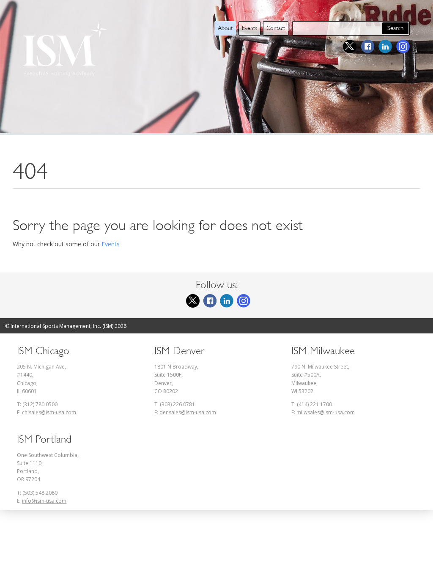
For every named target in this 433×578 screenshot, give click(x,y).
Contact (275, 28)
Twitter (349, 46)
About (225, 28)
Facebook (367, 46)
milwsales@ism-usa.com (325, 412)
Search (395, 28)
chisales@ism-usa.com (49, 412)
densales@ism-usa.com (187, 412)
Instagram (403, 46)
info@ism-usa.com (44, 500)
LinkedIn (385, 46)
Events (249, 28)
